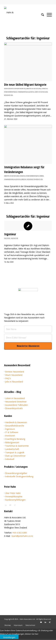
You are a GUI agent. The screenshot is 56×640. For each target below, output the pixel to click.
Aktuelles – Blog (12, 392)
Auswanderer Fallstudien (16, 405)
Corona (41, 176)
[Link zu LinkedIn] (45, 622)
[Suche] (41, 14)
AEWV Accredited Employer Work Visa (15, 88)
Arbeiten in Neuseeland (33, 88)
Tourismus (37, 179)
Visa (12, 95)
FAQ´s (8, 378)
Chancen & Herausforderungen (29, 176)
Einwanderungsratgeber (16, 473)
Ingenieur (10, 234)
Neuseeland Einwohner (16, 401)
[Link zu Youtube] (41, 622)
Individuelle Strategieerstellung (19, 476)
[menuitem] (41, 14)
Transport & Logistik (14, 452)
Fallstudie (7, 238)
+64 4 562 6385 (19, 532)
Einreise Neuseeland (14, 371)
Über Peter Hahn (13, 493)
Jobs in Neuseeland (14, 381)
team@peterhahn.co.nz (22, 536)
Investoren (10, 435)
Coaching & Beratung (15, 439)
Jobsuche (24, 179)
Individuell (9, 459)
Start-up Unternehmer (15, 455)
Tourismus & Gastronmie (17, 445)
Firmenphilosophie (13, 496)
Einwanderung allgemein (26, 92)
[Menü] (48, 14)
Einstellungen (9, 637)
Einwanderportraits (14, 408)
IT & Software (11, 432)
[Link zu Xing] (50, 622)
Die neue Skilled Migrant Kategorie (25, 85)
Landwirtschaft (12, 449)
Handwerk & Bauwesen (16, 422)
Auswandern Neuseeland (17, 365)
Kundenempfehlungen (15, 499)
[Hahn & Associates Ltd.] (23, 12)
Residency (7, 95)
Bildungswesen (12, 442)
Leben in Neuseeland (41, 92)
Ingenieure (14, 238)
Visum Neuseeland (13, 375)
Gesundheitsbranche (14, 425)
